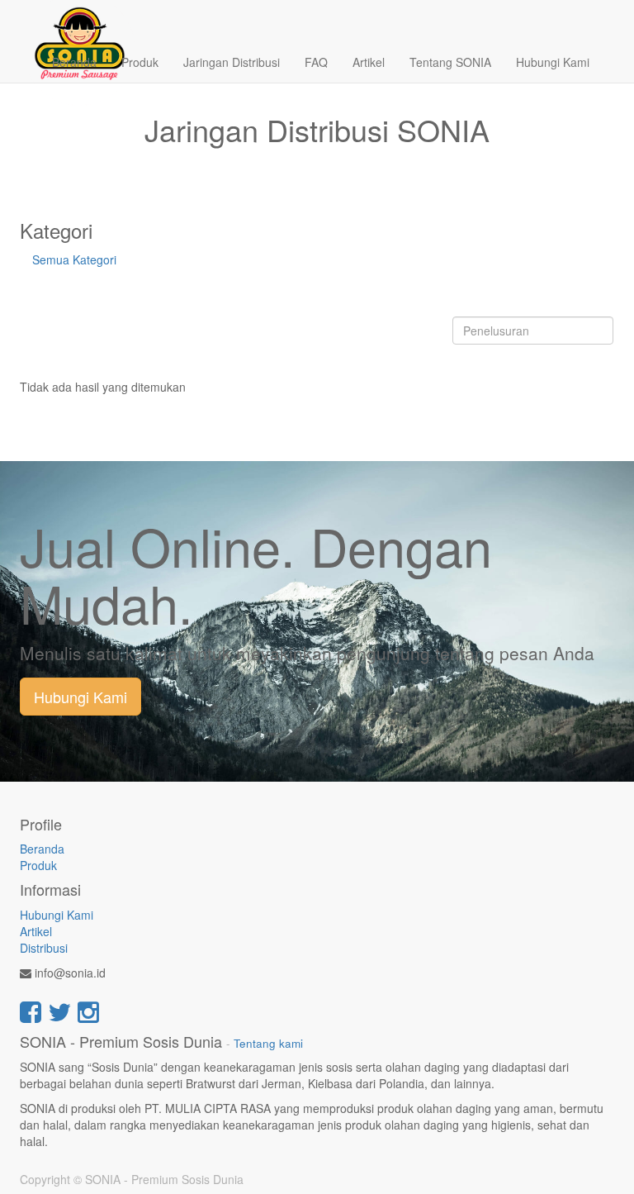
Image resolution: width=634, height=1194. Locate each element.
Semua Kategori (74, 259)
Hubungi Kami (80, 696)
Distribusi (44, 948)
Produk (38, 865)
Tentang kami (268, 1043)
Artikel (36, 931)
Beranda (42, 848)
